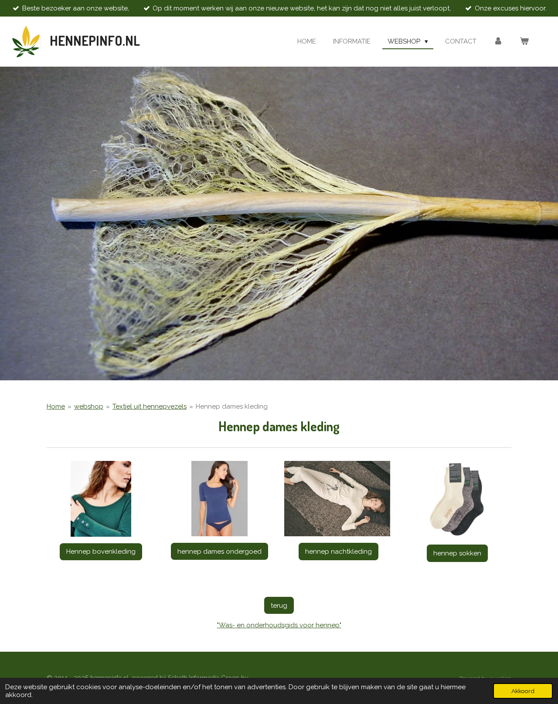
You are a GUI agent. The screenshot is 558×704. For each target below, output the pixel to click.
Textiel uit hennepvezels (149, 406)
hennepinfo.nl (95, 40)
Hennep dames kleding (232, 406)
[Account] (498, 41)
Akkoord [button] (522, 690)
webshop (88, 406)
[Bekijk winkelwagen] (524, 41)
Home (56, 406)
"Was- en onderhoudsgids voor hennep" (279, 625)
